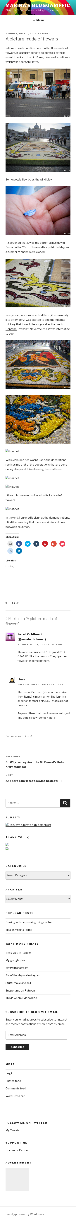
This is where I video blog (21, 998)
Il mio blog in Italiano (18, 952)
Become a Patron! (17, 1150)
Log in (9, 1073)
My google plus (15, 960)
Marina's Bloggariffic (38, 5)
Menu (40, 20)
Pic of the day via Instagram (23, 975)
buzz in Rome (35, 57)
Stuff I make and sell (18, 983)
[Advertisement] (17, 1179)
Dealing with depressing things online (29, 922)
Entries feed (13, 1081)
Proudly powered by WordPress (25, 1214)
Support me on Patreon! (20, 990)
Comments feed (16, 1088)
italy (15, 603)
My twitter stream (17, 968)
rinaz (46, 33)
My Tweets (13, 1130)
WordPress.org (15, 1096)
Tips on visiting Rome (19, 929)
